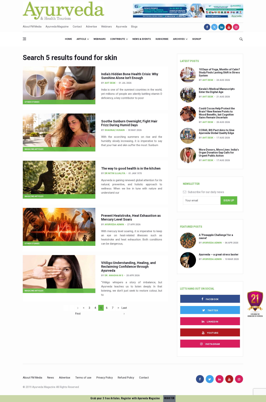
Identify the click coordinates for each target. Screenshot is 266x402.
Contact (77, 26)
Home (68, 39)
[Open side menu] (24, 39)
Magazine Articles (34, 149)
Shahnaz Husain (115, 130)
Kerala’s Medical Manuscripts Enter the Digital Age (217, 90)
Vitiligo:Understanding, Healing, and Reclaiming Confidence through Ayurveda (128, 266)
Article (81, 39)
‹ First (78, 308)
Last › (124, 308)
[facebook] (207, 27)
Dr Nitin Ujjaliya (115, 173)
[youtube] (229, 27)
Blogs (134, 26)
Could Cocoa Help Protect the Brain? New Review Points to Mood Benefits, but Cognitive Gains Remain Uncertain (217, 113)
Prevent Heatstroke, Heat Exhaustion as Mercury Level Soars (131, 217)
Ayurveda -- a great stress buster (218, 254)
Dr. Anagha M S (114, 275)
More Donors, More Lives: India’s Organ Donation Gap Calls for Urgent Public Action (219, 152)
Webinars (106, 26)
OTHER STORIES (32, 102)
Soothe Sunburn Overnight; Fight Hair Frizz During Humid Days (129, 123)
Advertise (91, 26)
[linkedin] (221, 27)
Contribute (117, 39)
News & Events (141, 39)
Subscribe (161, 39)
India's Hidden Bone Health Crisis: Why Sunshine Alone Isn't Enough (129, 76)
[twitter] (214, 27)
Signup (196, 39)
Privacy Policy (104, 377)
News (50, 377)
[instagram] (236, 27)
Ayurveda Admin (114, 224)
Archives (179, 39)
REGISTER (169, 398)
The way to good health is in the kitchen (131, 168)
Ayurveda (121, 26)
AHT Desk (110, 83)
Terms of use (83, 377)
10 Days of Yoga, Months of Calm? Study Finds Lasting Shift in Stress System (219, 72)
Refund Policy (126, 377)
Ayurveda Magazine (57, 26)
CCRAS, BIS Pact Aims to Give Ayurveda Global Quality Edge (216, 132)
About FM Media (32, 26)
